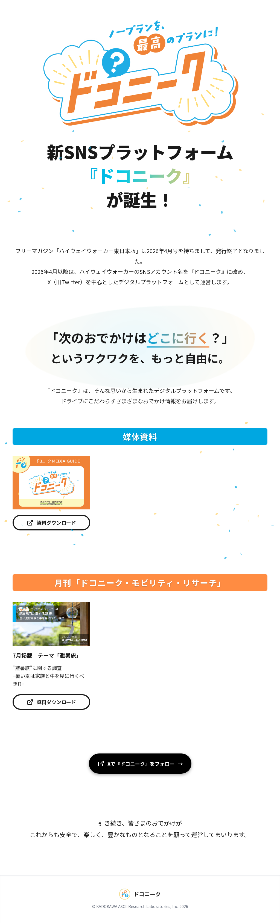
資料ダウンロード (56, 522)
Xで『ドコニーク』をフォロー (145, 763)
